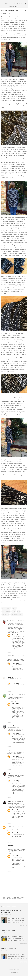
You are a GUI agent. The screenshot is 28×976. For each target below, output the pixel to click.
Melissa (9, 695)
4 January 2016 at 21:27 (18, 857)
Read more (23, 925)
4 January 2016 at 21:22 (18, 734)
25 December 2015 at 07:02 (17, 750)
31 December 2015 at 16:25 (14, 847)
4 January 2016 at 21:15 (18, 636)
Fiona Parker (15, 635)
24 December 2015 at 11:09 (18, 655)
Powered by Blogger (14, 969)
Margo (9, 826)
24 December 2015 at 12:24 (14, 678)
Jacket (13, 611)
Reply (9, 652)
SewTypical (10, 725)
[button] (26, 10)
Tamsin (9, 620)
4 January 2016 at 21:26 (18, 811)
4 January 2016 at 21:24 (18, 757)
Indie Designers (6, 611)
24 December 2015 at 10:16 (18, 620)
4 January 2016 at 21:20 (18, 664)
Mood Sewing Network (16, 614)
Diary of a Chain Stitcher (13, 4)
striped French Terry (13, 35)
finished (14, 608)
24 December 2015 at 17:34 (18, 695)
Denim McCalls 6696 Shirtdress (8, 948)
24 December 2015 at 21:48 (14, 727)
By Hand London (6, 608)
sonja (8, 750)
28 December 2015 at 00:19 (18, 826)
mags (8, 773)
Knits (18, 611)
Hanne (9, 655)
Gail (8, 801)
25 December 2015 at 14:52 (16, 801)
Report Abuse (14, 972)
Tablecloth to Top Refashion (8, 930)
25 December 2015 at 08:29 (17, 773)
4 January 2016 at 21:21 (18, 705)
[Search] (26, 4)
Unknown (10, 677)
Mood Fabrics (8, 30)
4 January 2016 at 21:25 (18, 781)
